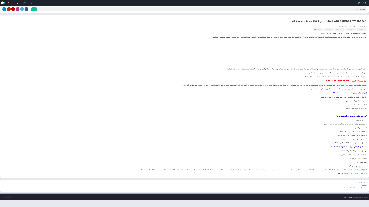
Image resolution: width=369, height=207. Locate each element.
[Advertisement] (184, 53)
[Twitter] (22, 9)
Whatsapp (316, 29)
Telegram (327, 29)
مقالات (9, 3)
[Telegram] (4, 9)
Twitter (350, 29)
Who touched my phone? (351, 173)
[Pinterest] (9, 9)
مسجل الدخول (355, 187)
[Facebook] (26, 9)
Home (365, 18)
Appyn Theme (348, 197)
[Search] (34, 9)
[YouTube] (13, 9)
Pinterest (338, 29)
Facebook (360, 29)
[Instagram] (18, 9)
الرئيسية (31, 3)
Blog (360, 18)
